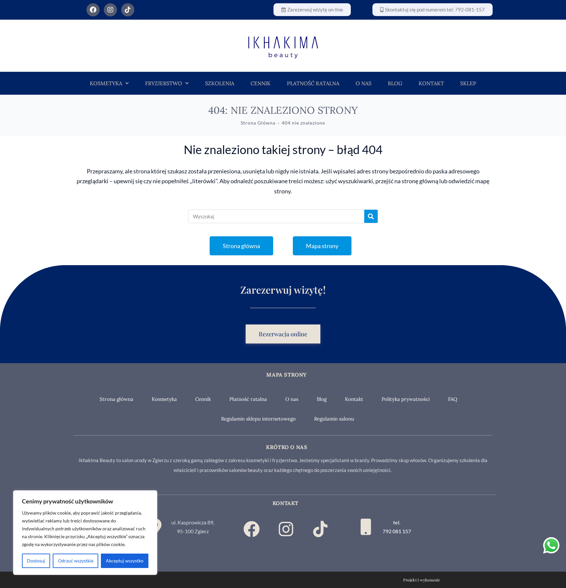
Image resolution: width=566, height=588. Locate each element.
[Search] (371, 216)
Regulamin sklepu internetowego (258, 419)
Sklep (468, 83)
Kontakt (431, 83)
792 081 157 (397, 531)
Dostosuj (36, 560)
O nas (363, 83)
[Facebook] (93, 9)
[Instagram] (110, 9)
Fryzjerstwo (163, 83)
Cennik (261, 83)
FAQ (452, 399)
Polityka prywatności (406, 399)
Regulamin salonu (334, 419)
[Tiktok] (127, 9)
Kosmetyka (106, 83)
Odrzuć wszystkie (75, 560)
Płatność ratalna (313, 83)
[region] (85, 532)
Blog (395, 83)
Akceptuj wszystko (124, 560)
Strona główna (116, 399)
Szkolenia (219, 83)
